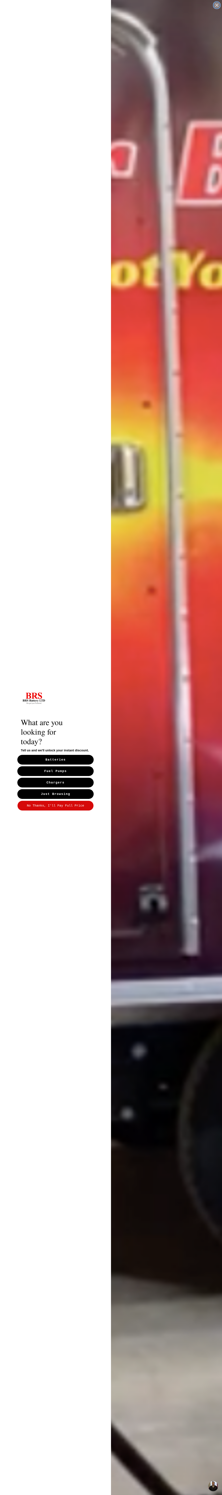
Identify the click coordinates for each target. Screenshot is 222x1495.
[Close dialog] (216, 5)
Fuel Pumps (55, 771)
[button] (213, 1486)
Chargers (55, 782)
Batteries (55, 759)
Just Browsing (55, 794)
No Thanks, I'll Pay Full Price (55, 805)
